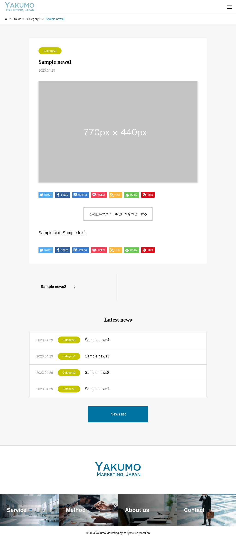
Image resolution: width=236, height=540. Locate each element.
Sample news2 (97, 373)
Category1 (50, 50)
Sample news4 (97, 340)
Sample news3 (97, 356)
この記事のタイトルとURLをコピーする (118, 214)
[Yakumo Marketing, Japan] (19, 7)
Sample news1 (97, 389)
